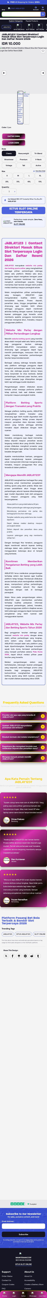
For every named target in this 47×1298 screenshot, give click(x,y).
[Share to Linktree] (19, 956)
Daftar (23, 1296)
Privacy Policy (29, 1240)
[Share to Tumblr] (38, 956)
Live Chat (42, 1296)
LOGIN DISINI (13, 143)
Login (14, 1296)
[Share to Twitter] (6, 956)
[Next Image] (43, 73)
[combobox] (21, 14)
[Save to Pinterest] (25, 956)
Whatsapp (32, 1296)
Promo (4, 1296)
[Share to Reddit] (31, 956)
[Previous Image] (4, 73)
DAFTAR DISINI (14, 136)
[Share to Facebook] (12, 956)
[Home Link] (16, 8)
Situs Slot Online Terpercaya (23, 210)
